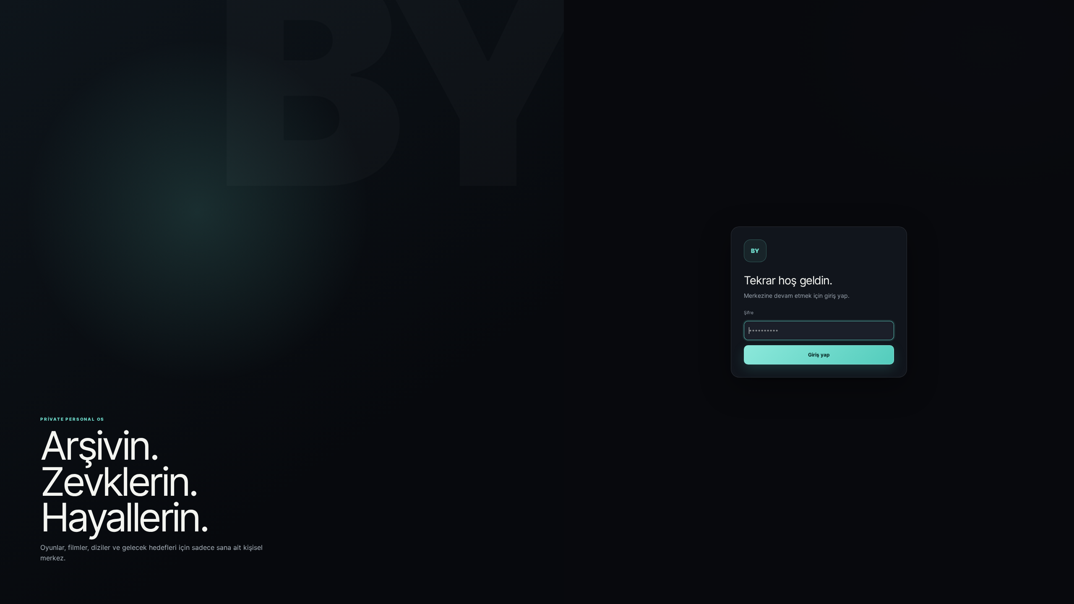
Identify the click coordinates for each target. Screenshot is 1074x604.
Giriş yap (819, 354)
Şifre (748, 312)
